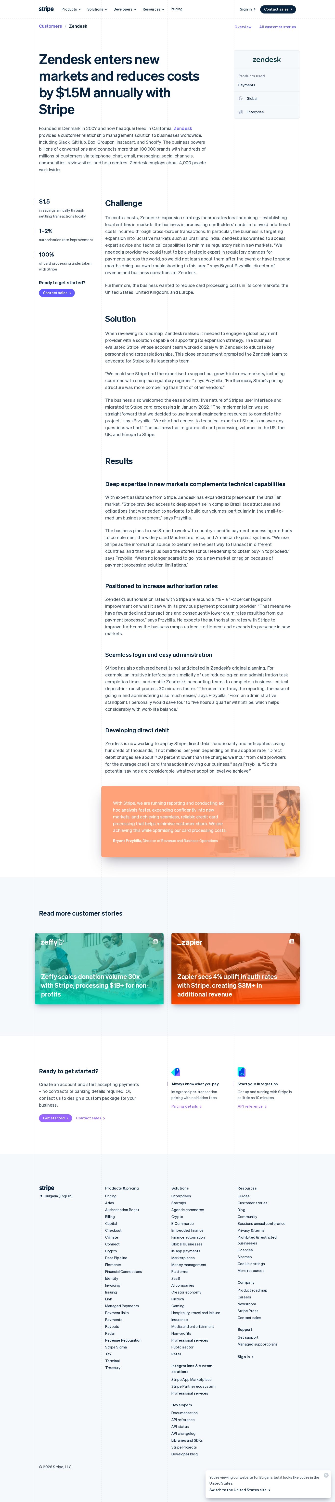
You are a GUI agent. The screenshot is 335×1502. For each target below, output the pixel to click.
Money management (188, 1264)
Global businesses (187, 1244)
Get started (54, 1117)
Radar (110, 1333)
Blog (241, 1209)
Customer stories (253, 1202)
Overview (242, 26)
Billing (110, 1216)
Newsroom (247, 1303)
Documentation (184, 1412)
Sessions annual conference (261, 1223)
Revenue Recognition (123, 1340)
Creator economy (186, 1292)
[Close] (325, 1476)
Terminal (112, 1360)
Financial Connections (123, 1271)
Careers (244, 1297)
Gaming (177, 1305)
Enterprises (181, 1195)
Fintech (177, 1298)
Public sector (182, 1347)
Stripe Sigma (116, 1347)
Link (108, 1298)
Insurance (179, 1319)
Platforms (179, 1271)
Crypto (111, 1250)
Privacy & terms (251, 1230)
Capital (111, 1223)
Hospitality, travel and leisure (195, 1312)
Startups (178, 1202)
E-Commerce (182, 1223)
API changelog (183, 1433)
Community (247, 1216)
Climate (111, 1237)
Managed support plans (258, 1344)
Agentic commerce (187, 1209)
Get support (248, 1337)
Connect (112, 1244)
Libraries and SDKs (187, 1440)
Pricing (176, 9)
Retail (176, 1353)
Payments (114, 1319)
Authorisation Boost (122, 1209)
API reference (250, 1106)
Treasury (113, 1367)
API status (180, 1426)
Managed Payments (122, 1305)
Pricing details (184, 1106)
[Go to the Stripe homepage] (44, 1188)
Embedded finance (187, 1230)
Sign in (246, 9)
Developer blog (184, 1453)
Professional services (189, 1340)
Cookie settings (251, 1263)
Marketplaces (183, 1257)
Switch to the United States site (238, 1489)
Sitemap (245, 1256)
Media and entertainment (192, 1326)
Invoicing (112, 1285)
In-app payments (185, 1250)
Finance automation (188, 1237)
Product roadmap (252, 1290)
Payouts (112, 1326)
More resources (251, 1270)
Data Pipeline (116, 1257)
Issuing (111, 1292)
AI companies (182, 1285)
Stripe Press (248, 1310)
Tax (108, 1353)
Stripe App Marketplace (191, 1379)
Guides (244, 1195)
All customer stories (277, 26)
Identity (111, 1278)
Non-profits (181, 1333)
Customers (50, 26)
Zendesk (183, 128)
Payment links (117, 1312)
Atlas (109, 1202)
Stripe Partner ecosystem (193, 1386)
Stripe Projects (184, 1447)
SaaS (175, 1278)
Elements (113, 1264)
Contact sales (276, 9)
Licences (245, 1249)
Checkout (113, 1230)
